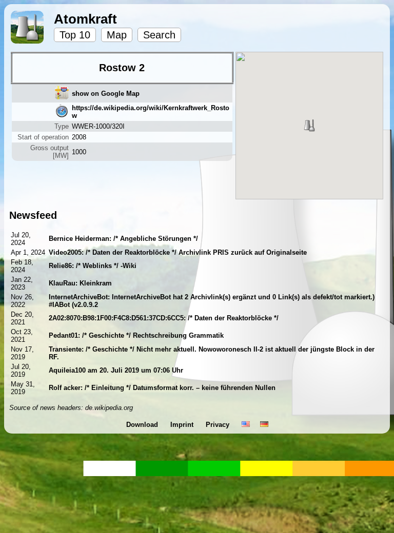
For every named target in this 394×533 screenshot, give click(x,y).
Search (159, 34)
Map (117, 34)
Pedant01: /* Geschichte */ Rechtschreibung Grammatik (136, 335)
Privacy (218, 424)
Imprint (182, 424)
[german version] (264, 424)
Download (143, 424)
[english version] (246, 424)
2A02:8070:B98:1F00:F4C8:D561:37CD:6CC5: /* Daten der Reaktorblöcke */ (164, 318)
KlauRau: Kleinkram (80, 283)
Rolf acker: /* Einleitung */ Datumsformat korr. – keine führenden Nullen (162, 388)
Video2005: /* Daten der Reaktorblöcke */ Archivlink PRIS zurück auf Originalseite (178, 252)
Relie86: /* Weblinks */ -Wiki (92, 266)
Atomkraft (85, 19)
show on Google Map (106, 93)
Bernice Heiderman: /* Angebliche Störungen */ (123, 238)
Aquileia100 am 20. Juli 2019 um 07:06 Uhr (116, 370)
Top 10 (75, 34)
